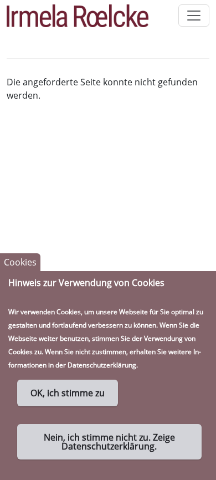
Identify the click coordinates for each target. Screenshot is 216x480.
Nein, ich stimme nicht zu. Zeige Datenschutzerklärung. (109, 441)
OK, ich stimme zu (67, 393)
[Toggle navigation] (193, 15)
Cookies (20, 262)
